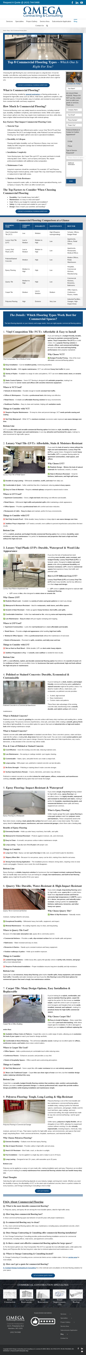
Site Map (25, 1351)
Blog (8, 30)
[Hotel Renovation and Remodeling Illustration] (43, 1291)
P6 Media (20, 1351)
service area (72, 1257)
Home (4, 30)
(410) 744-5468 (31, 2)
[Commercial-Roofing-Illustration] (76, 1291)
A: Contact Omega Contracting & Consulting (19, 1268)
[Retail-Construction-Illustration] (10, 1291)
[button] (47, 25)
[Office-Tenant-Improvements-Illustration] (59, 1291)
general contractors (33, 94)
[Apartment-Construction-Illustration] (26, 1291)
